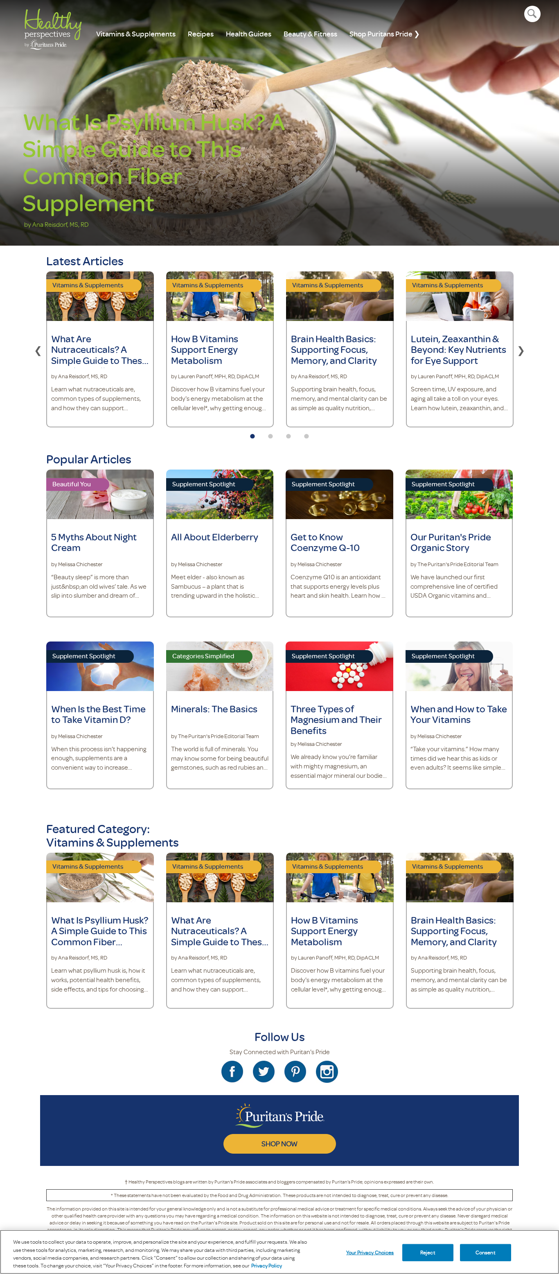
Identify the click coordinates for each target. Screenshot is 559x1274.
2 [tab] (270, 433)
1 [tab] (252, 433)
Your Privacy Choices (370, 1252)
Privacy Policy (266, 1265)
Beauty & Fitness (310, 33)
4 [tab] (306, 433)
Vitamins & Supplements (136, 33)
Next (521, 349)
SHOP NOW (279, 1143)
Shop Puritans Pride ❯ (384, 33)
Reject (427, 1252)
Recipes (201, 33)
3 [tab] (288, 433)
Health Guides (248, 33)
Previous (38, 349)
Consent (486, 1252)
